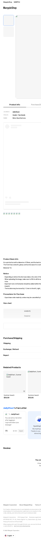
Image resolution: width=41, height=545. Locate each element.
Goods (15, 115)
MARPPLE (17, 2)
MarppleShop (7, 2)
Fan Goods (21, 115)
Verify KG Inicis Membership (22, 526)
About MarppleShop (25, 505)
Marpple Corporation (10, 505)
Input (21, 431)
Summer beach (9, 395)
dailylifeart (16, 112)
